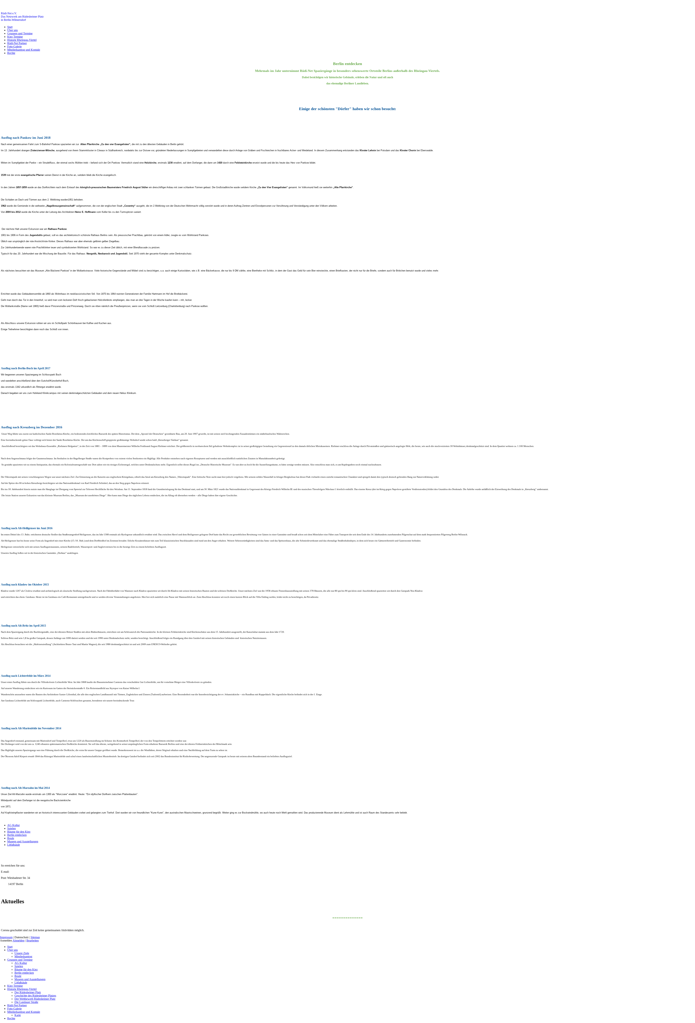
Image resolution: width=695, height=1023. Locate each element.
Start (9, 26)
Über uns (12, 30)
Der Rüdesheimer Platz (27, 992)
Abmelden (18, 940)
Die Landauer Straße (26, 1002)
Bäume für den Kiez (18, 831)
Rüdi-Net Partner (17, 43)
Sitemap (35, 937)
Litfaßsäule (13, 844)
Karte (17, 1015)
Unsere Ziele (21, 953)
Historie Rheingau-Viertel (22, 39)
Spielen (11, 828)
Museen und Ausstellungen (22, 841)
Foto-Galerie (14, 46)
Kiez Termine (15, 36)
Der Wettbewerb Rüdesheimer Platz (34, 998)
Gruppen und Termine (20, 33)
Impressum (6, 937)
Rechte (11, 53)
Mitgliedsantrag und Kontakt (23, 49)
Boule (10, 838)
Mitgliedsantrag (23, 956)
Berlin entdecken (17, 834)
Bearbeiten (32, 940)
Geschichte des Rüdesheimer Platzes (35, 995)
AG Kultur (13, 825)
